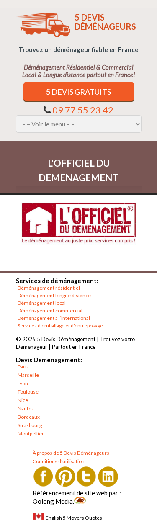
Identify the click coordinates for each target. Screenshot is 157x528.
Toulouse (28, 392)
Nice (23, 400)
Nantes (26, 408)
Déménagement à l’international (54, 318)
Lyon (23, 383)
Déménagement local (42, 303)
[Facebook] (43, 476)
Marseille (28, 375)
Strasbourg (30, 425)
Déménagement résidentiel (49, 288)
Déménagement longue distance (54, 295)
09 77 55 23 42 (82, 110)
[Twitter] (86, 476)
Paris (23, 366)
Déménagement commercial (50, 310)
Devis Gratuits (78, 91)
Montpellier (31, 433)
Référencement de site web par (75, 493)
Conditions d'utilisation (59, 461)
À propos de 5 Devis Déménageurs (71, 453)
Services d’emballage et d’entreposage (60, 325)
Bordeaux (29, 417)
